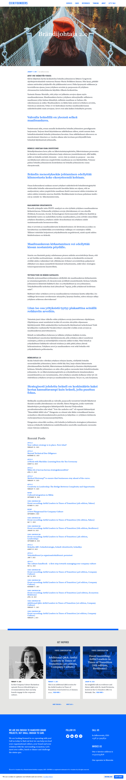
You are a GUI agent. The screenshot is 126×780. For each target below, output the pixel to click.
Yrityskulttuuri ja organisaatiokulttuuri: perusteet (50, 555)
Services (69, 3)
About (104, 3)
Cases (77, 3)
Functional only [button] (108, 777)
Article (30, 443)
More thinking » (57, 704)
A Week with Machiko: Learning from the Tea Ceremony (52, 462)
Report (29, 493)
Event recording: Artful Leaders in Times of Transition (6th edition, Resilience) (62, 528)
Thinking (96, 3)
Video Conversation (34, 501)
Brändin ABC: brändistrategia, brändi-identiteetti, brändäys (54, 547)
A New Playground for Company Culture (45, 512)
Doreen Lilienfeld (26, 662)
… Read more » (56, 692)
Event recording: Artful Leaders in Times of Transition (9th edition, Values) (61, 503)
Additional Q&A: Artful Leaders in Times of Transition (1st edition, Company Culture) (63, 662)
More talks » (69, 704)
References (86, 3)
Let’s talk (112, 3)
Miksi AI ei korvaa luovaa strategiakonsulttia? (47, 470)
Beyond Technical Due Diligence (42, 453)
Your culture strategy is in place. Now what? (47, 445)
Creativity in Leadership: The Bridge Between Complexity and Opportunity (61, 487)
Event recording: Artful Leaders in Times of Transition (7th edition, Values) (61, 520)
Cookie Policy (48, 777)
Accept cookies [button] (118, 777)
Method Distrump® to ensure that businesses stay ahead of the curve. (58, 478)
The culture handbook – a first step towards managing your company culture (61, 564)
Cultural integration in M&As (40, 495)
